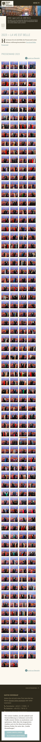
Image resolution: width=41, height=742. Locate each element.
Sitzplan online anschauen (17, 701)
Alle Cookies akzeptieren (16, 736)
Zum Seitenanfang (31, 688)
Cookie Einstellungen (14, 732)
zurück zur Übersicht (33, 58)
